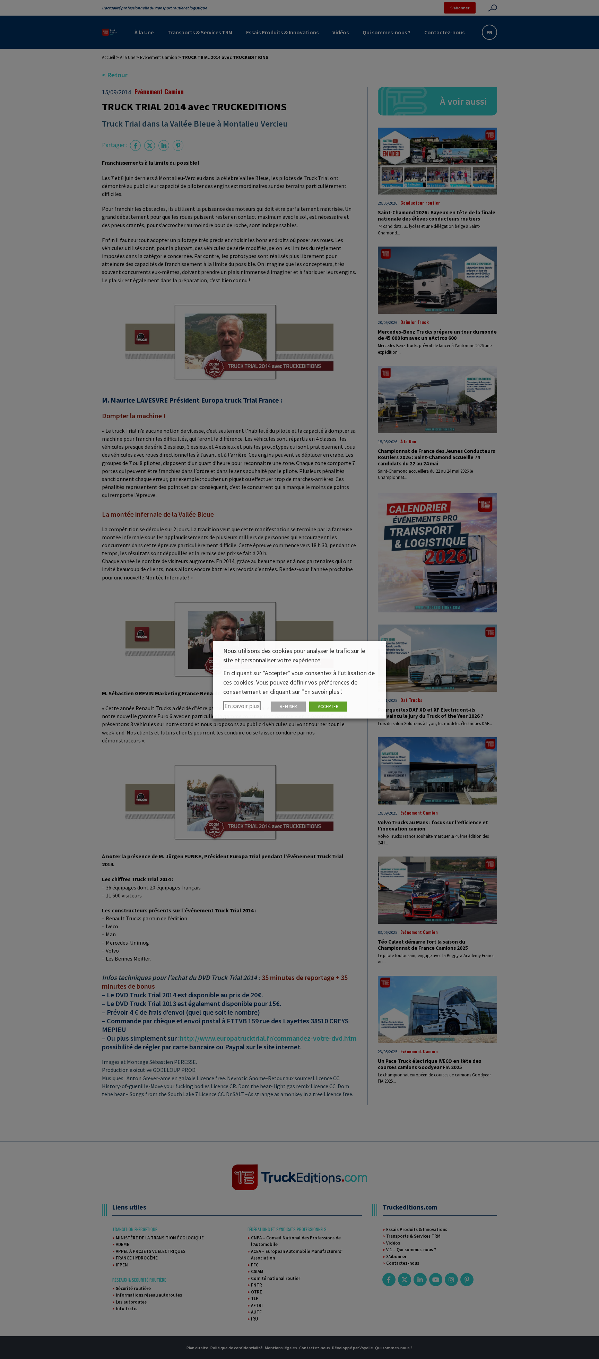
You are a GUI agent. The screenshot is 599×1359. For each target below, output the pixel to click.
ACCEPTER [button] (328, 706)
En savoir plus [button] (242, 706)
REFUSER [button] (288, 706)
